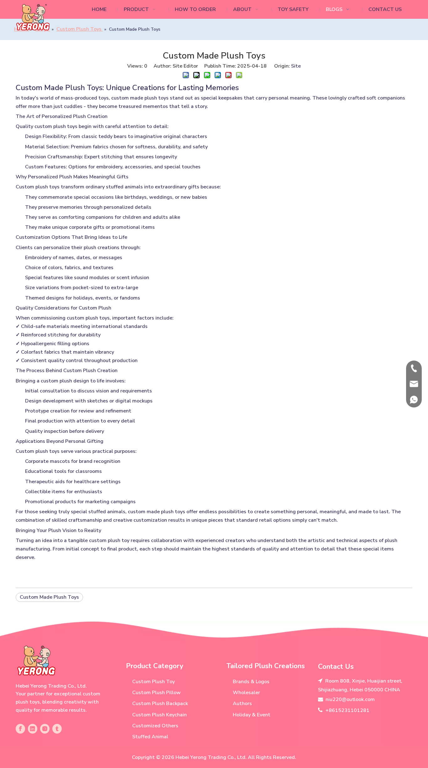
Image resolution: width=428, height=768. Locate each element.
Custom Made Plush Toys (49, 597)
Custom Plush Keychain (159, 714)
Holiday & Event (251, 714)
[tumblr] (57, 729)
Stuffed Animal (150, 736)
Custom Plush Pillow (156, 692)
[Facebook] (20, 729)
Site (296, 66)
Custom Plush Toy (153, 681)
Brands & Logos (251, 681)
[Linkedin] (32, 729)
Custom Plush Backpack (160, 703)
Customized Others (155, 725)
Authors (242, 703)
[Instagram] (45, 729)
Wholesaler (246, 692)
